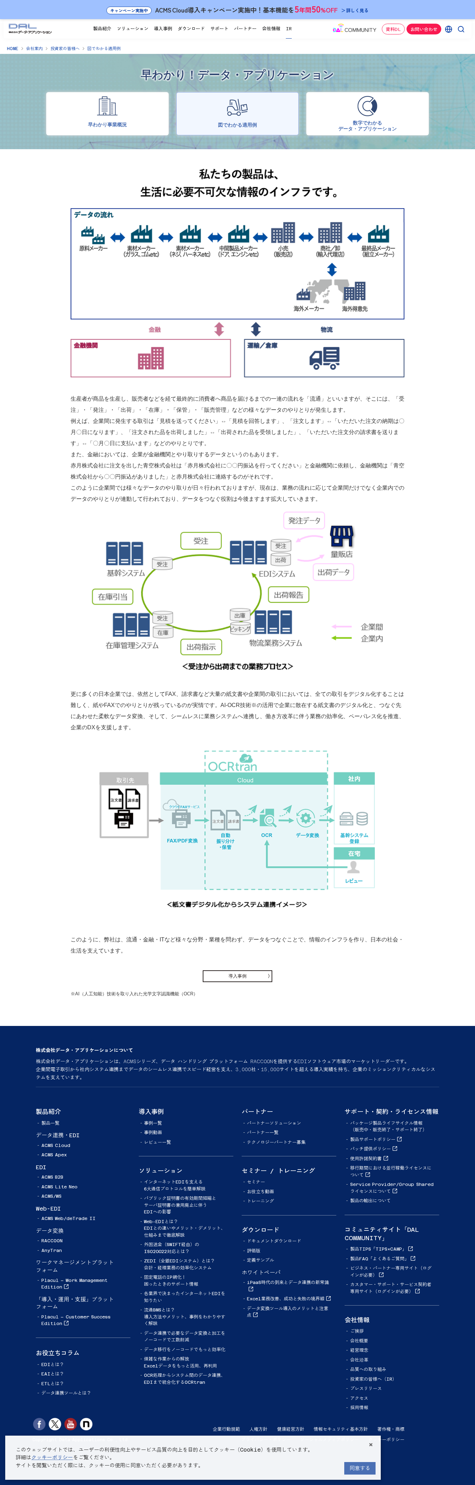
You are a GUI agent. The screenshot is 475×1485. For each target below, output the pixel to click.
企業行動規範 (226, 1429)
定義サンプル (260, 1260)
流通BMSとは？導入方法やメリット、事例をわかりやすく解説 (184, 1316)
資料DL (393, 29)
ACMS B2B (52, 1177)
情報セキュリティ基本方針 (341, 1429)
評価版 (253, 1250)
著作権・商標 (390, 1429)
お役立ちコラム (58, 1353)
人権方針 (258, 1429)
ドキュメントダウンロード (274, 1241)
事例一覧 (153, 1123)
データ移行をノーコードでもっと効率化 (184, 1349)
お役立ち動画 (260, 1191)
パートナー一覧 (263, 1132)
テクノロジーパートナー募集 (276, 1142)
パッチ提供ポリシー (370, 1148)
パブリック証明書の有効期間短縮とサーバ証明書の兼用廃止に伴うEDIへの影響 (180, 1205)
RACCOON (52, 1240)
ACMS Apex (54, 1154)
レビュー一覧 (157, 1142)
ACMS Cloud (56, 1145)
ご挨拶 (357, 1331)
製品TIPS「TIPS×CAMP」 (378, 1249)
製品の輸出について (370, 1200)
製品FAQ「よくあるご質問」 (379, 1258)
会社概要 (359, 1340)
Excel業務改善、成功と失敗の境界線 (285, 1298)
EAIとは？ (52, 1373)
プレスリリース (366, 1388)
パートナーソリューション (274, 1123)
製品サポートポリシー (372, 1139)
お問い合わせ (423, 29)
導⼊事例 (237, 976)
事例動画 (153, 1132)
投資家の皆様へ (65, 48)
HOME (12, 48)
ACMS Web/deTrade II (68, 1218)
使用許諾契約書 (366, 1158)
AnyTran (51, 1250)
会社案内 (34, 48)
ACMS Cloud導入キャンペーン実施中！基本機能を (239, 8)
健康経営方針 (290, 1429)
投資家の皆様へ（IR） (373, 1379)
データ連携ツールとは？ (66, 1393)
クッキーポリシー (386, 1439)
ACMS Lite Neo (59, 1186)
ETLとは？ (52, 1383)
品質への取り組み (368, 1369)
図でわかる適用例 (104, 48)
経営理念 (359, 1350)
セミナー (256, 1182)
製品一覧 (50, 1123)
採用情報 (359, 1407)
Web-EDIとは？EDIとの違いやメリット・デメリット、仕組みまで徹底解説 (184, 1228)
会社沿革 (359, 1360)
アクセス (359, 1398)
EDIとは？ (52, 1364)
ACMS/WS (51, 1196)
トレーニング (260, 1201)
